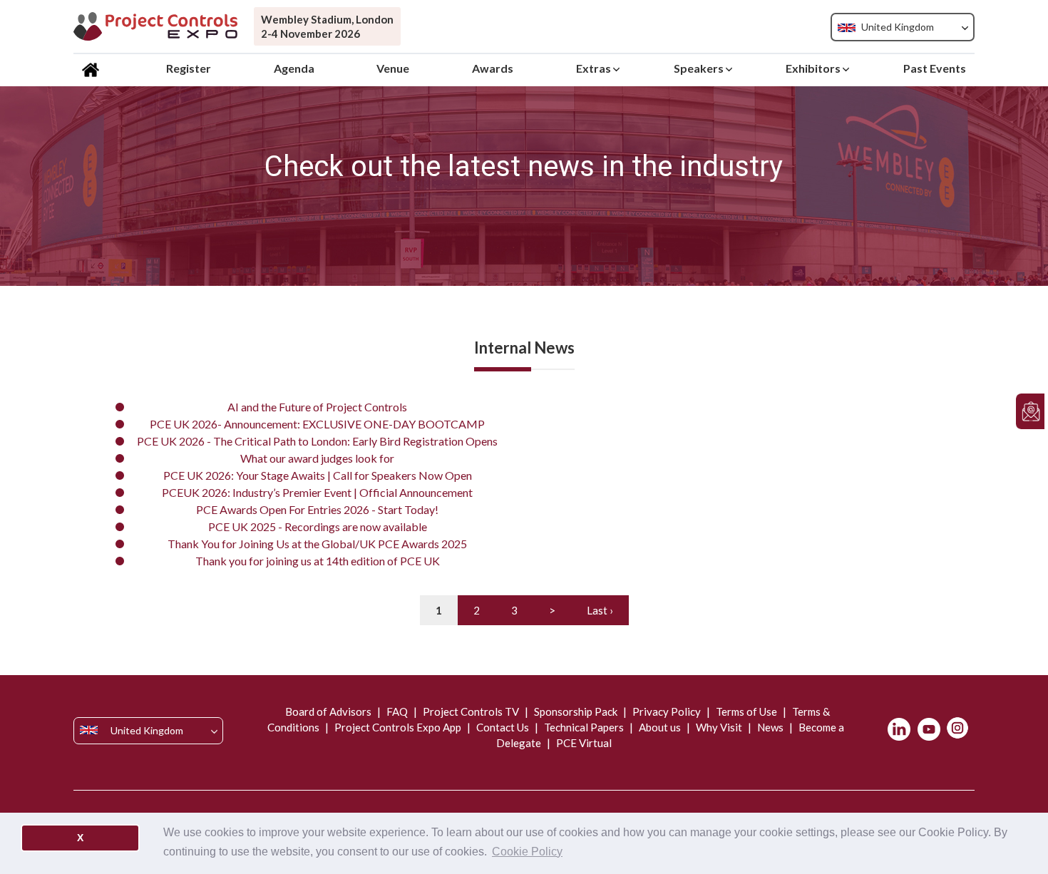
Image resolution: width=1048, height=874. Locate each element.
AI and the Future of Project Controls (317, 406)
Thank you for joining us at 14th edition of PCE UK (317, 560)
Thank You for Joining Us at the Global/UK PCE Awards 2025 (317, 543)
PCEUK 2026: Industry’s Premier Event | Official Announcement (317, 492)
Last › (600, 610)
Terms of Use (746, 711)
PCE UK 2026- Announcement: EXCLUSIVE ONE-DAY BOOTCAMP (317, 424)
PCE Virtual (583, 742)
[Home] (92, 68)
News (770, 727)
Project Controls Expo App (397, 727)
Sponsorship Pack (576, 711)
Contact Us (502, 727)
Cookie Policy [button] (527, 851)
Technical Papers (584, 727)
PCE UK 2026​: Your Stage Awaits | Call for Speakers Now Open (317, 475)
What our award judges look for (317, 458)
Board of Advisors (329, 711)
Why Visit (719, 727)
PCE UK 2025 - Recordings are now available (317, 526)
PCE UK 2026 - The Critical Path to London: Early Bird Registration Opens (317, 441)
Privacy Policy (666, 711)
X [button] (80, 837)
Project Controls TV (471, 711)
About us (660, 727)
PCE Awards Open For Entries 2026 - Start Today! (317, 509)
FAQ (397, 711)
